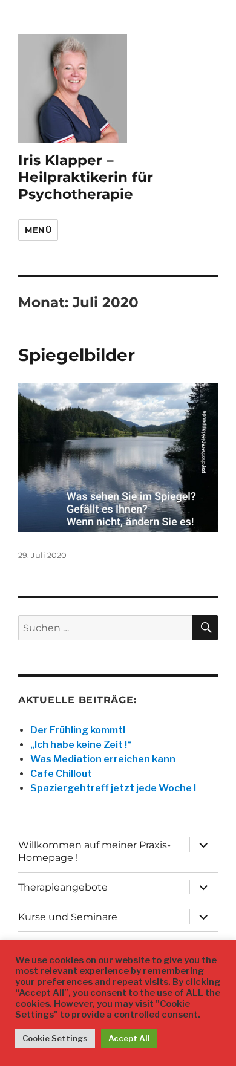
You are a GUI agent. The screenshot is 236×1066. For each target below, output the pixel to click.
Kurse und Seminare (67, 917)
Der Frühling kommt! (77, 730)
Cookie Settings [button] (55, 1038)
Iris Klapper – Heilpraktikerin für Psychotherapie (85, 177)
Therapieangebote (63, 887)
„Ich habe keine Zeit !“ (80, 744)
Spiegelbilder (76, 355)
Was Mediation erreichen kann (102, 759)
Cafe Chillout (61, 773)
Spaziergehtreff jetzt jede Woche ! (113, 788)
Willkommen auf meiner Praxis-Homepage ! (94, 851)
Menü (38, 230)
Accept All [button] (129, 1038)
